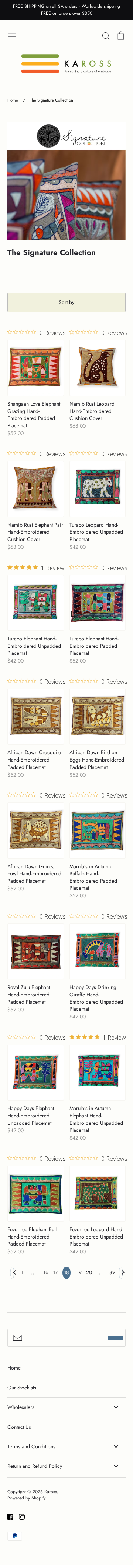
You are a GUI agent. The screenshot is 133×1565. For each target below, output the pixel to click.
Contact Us (19, 1427)
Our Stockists (21, 1387)
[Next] (121, 1274)
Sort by (66, 302)
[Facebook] (7, 1516)
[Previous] (12, 1274)
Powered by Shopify (26, 1498)
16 (45, 1272)
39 (111, 1272)
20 (88, 1272)
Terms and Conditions (31, 1446)
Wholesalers (20, 1407)
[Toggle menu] (12, 35)
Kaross (50, 1491)
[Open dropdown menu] (116, 1407)
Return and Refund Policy (34, 1466)
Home (14, 1367)
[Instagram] (19, 1516)
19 (78, 1272)
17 (55, 1272)
